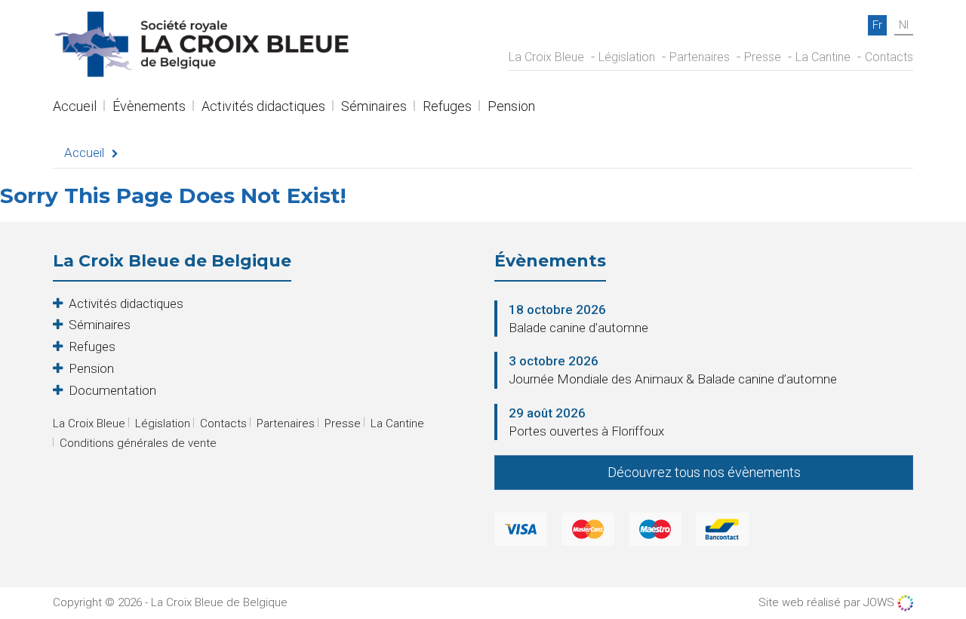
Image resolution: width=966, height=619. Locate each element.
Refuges (447, 107)
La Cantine (823, 57)
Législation (626, 57)
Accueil (75, 107)
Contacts (889, 57)
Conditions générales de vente (138, 443)
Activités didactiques (263, 107)
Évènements (149, 107)
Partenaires (699, 57)
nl (904, 25)
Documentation (112, 390)
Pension (511, 107)
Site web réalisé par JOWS (827, 602)
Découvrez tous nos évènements (704, 472)
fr (877, 25)
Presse (762, 57)
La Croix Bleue (546, 57)
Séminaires (374, 107)
